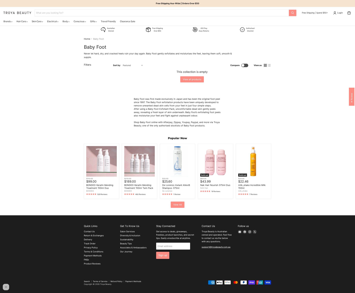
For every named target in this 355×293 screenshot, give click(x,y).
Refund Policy (116, 281)
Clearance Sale (127, 21)
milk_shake (243, 191)
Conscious (79, 21)
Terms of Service (100, 281)
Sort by (116, 65)
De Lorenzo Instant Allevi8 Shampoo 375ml (176, 186)
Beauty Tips (126, 243)
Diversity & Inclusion (130, 235)
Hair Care (21, 21)
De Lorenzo (167, 191)
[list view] (269, 65)
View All (177, 204)
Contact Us (89, 231)
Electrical (52, 21)
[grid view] (265, 65)
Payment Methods (93, 255)
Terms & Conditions (93, 251)
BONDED (90, 191)
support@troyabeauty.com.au (216, 247)
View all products (192, 79)
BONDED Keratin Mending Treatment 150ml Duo (99, 186)
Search (87, 281)
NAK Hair (204, 188)
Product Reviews (92, 263)
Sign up (162, 255)
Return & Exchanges (94, 235)
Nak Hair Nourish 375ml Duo (215, 185)
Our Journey (126, 251)
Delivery (88, 239)
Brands (7, 21)
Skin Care (37, 21)
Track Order (90, 243)
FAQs (86, 259)
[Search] (292, 13)
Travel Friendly (108, 21)
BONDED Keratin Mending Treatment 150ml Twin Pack (138, 186)
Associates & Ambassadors (133, 247)
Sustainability (126, 239)
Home (87, 39)
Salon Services (127, 231)
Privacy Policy (91, 247)
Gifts (93, 21)
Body (65, 21)
